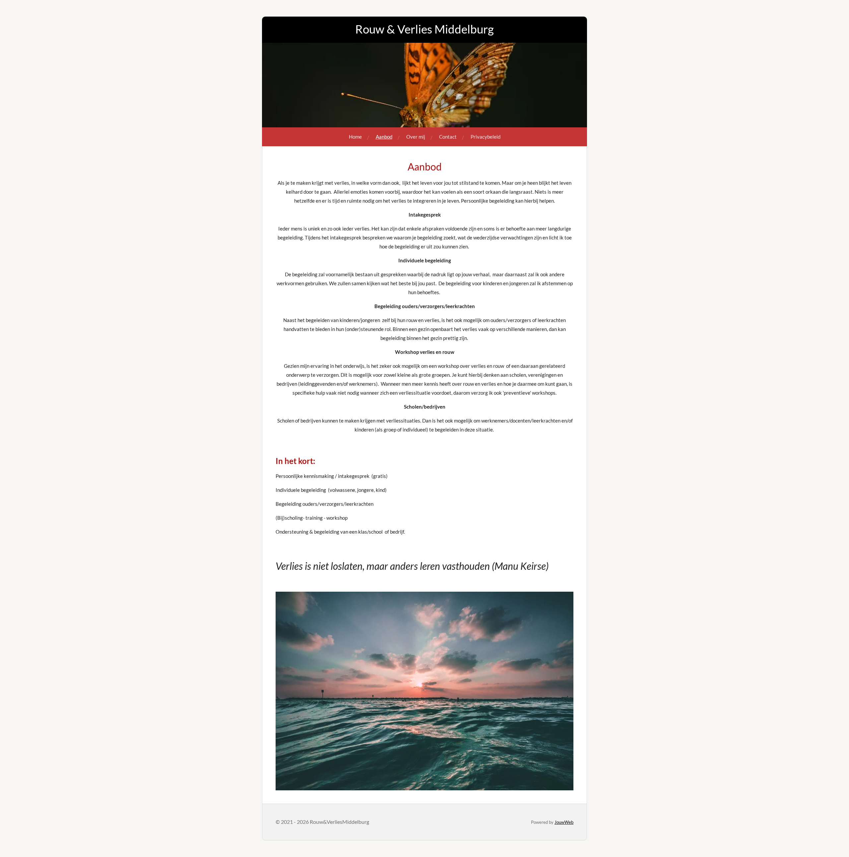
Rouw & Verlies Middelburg (424, 29)
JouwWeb (564, 822)
